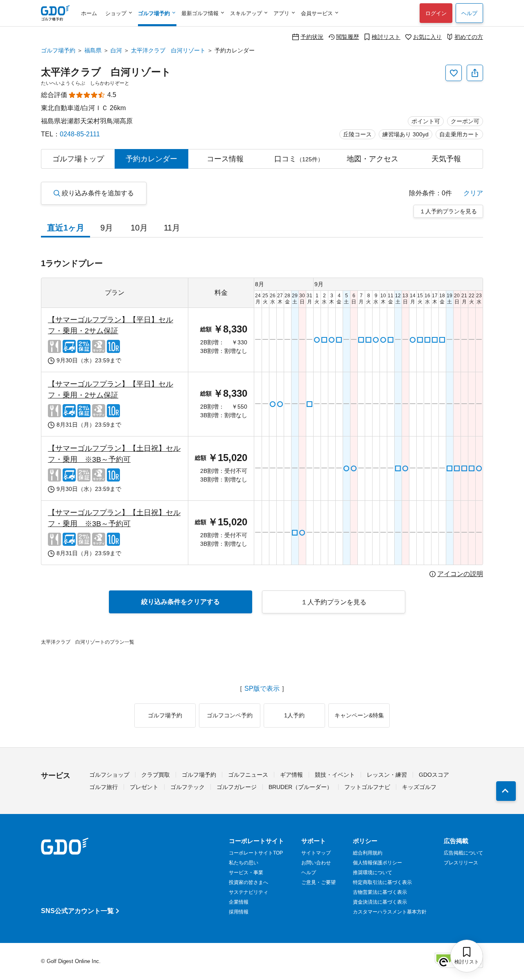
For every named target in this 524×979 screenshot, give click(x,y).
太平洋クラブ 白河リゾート (168, 50)
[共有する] (475, 73)
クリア (473, 193)
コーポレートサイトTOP (256, 853)
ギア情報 (291, 775)
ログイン (436, 13)
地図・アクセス (372, 159)
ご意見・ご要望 (318, 882)
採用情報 (238, 912)
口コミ (298, 159)
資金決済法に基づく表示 (380, 902)
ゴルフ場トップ (78, 159)
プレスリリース (461, 863)
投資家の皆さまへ (248, 882)
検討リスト (386, 37)
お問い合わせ (316, 863)
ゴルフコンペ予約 (230, 715)
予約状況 (311, 37)
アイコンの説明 (460, 574)
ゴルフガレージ (237, 787)
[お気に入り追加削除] (453, 73)
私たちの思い (243, 863)
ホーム (89, 13)
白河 (116, 50)
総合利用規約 (367, 853)
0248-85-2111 (80, 134)
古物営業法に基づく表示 (380, 892)
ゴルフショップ (109, 775)
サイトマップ (316, 853)
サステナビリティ (248, 892)
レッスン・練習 (387, 775)
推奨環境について (372, 872)
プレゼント (144, 787)
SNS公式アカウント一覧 (77, 910)
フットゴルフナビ (367, 787)
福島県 (93, 50)
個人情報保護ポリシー (377, 863)
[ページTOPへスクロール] (506, 791)
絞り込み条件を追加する (98, 193)
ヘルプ (469, 13)
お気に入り (427, 37)
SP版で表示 (262, 688)
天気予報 (446, 159)
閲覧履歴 (347, 37)
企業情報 (238, 902)
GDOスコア (434, 775)
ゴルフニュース (248, 775)
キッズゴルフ (419, 787)
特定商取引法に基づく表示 (382, 882)
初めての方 (468, 37)
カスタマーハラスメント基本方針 (390, 912)
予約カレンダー (151, 159)
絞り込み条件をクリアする (180, 601)
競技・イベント (335, 775)
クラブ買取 (155, 775)
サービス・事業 (246, 872)
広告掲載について (463, 853)
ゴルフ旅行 (103, 787)
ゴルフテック (187, 787)
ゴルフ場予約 (58, 50)
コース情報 (225, 159)
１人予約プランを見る (448, 211)
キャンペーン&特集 (359, 715)
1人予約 (294, 715)
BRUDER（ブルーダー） (300, 787)
